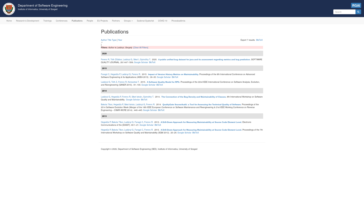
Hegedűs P (115, 74)
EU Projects (102, 20)
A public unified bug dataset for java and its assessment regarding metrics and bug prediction (204, 59)
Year (120, 39)
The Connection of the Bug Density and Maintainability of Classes (193, 97)
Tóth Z (114, 81)
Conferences (61, 20)
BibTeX (259, 39)
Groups (127, 20)
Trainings (47, 20)
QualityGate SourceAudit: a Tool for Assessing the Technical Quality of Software (202, 104)
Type (114, 39)
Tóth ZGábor (116, 59)
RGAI (356, 5)
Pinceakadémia (178, 20)
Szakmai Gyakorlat (145, 20)
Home (9, 20)
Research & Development (27, 20)
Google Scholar (141, 62)
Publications (77, 20)
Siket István (137, 96)
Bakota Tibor (106, 104)
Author (104, 39)
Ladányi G (127, 59)
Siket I (136, 59)
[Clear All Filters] (140, 47)
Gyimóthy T (145, 59)
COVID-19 (162, 20)
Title (109, 39)
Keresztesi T (133, 81)
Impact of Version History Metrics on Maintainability (173, 74)
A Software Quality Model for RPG (163, 82)
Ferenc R (105, 59)
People (90, 20)
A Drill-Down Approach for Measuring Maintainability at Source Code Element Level (201, 122)
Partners (116, 20)
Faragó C (105, 74)
